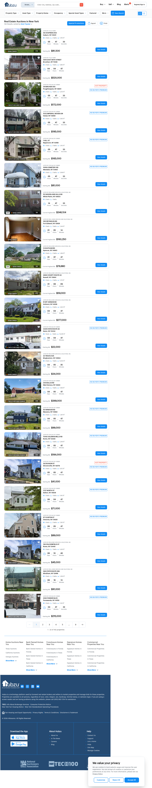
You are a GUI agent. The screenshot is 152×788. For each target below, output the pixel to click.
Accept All (132, 780)
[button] (7, 40)
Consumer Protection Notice (40, 704)
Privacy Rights (38, 712)
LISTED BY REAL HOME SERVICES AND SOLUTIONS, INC (57, 219)
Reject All (116, 780)
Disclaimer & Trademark (69, 712)
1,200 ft (62, 91)
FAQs (89, 744)
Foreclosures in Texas (54, 653)
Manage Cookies (93, 750)
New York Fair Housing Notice (13, 707)
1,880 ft (62, 65)
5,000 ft (62, 361)
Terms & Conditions (51, 712)
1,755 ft (62, 38)
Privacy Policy (97, 774)
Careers (54, 741)
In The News (55, 738)
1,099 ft (62, 172)
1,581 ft (62, 522)
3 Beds (47, 38)
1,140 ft (62, 495)
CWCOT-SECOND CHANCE (16, 105)
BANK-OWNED (12, 51)
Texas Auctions (11, 649)
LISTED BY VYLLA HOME (49, 30)
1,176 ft (62, 280)
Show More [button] (10, 661)
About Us (54, 735)
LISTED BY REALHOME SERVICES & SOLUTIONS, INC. (57, 192)
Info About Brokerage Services (15, 704)
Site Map (90, 747)
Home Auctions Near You (14, 643)
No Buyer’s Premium (98, 90)
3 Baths (54, 307)
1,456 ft (62, 576)
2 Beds (47, 65)
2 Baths (54, 38)
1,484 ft (62, 253)
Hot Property (101, 86)
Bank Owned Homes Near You (34, 643)
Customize (101, 780)
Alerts (127, 4)
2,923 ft (62, 307)
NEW (8, 212)
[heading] (88, 23)
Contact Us (91, 735)
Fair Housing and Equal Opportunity (18, 712)
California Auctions (13, 653)
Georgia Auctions (12, 657)
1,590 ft (62, 118)
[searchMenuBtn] (81, 5)
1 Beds (47, 334)
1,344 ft (62, 226)
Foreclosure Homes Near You (55, 643)
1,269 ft (62, 441)
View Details (101, 49)
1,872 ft (62, 468)
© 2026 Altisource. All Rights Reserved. (16, 718)
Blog (119, 4)
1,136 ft (62, 603)
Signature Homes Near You (74, 643)
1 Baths (54, 65)
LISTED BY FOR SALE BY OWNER (51, 84)
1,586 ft (62, 388)
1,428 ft (62, 549)
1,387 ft (62, 414)
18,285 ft (62, 334)
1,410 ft (62, 145)
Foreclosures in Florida (55, 649)
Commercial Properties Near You (95, 643)
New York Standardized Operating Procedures (42, 707)
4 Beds (47, 118)
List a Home (91, 741)
